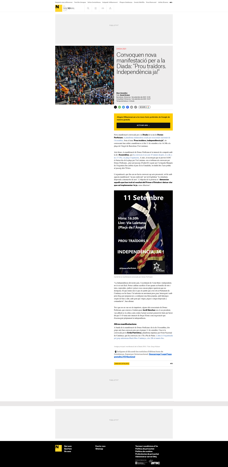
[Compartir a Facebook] (127, 107)
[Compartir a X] (115, 107)
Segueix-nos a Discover (64, 2)
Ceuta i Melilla (139, 2)
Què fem (68, 449)
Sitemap (99, 449)
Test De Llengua (80, 2)
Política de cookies (143, 451)
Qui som (68, 446)
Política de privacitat (144, 449)
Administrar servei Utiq (146, 457)
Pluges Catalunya (126, 2)
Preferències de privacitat (147, 454)
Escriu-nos (100, 446)
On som (67, 451)
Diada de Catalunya (122, 363)
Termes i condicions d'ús (146, 446)
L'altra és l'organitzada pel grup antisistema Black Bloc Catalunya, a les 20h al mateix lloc (143, 336)
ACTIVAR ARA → (143, 125)
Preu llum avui (151, 2)
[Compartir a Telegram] (123, 107)
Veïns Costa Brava (94, 2)
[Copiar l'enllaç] (135, 107)
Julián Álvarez (163, 2)
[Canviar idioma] (103, 8)
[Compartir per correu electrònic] (131, 107)
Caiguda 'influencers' (110, 2)
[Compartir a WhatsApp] (119, 107)
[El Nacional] (58, 8)
